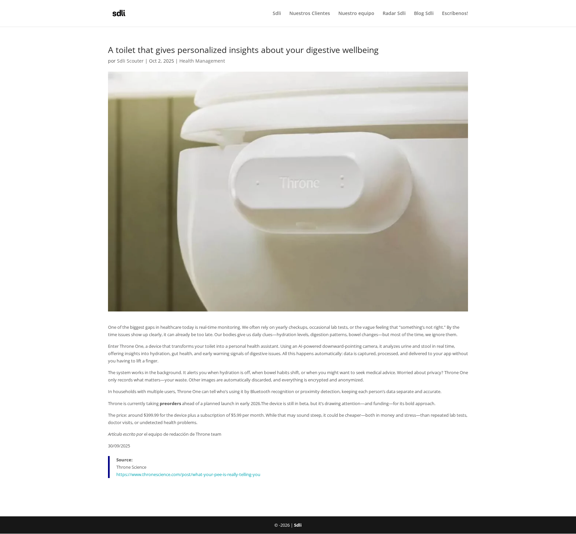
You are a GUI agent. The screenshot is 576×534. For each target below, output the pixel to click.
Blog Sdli (424, 13)
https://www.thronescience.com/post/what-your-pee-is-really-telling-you (188, 474)
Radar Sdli (394, 13)
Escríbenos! (455, 13)
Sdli (277, 13)
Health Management (202, 61)
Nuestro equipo (356, 13)
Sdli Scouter (130, 61)
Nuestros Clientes (309, 13)
